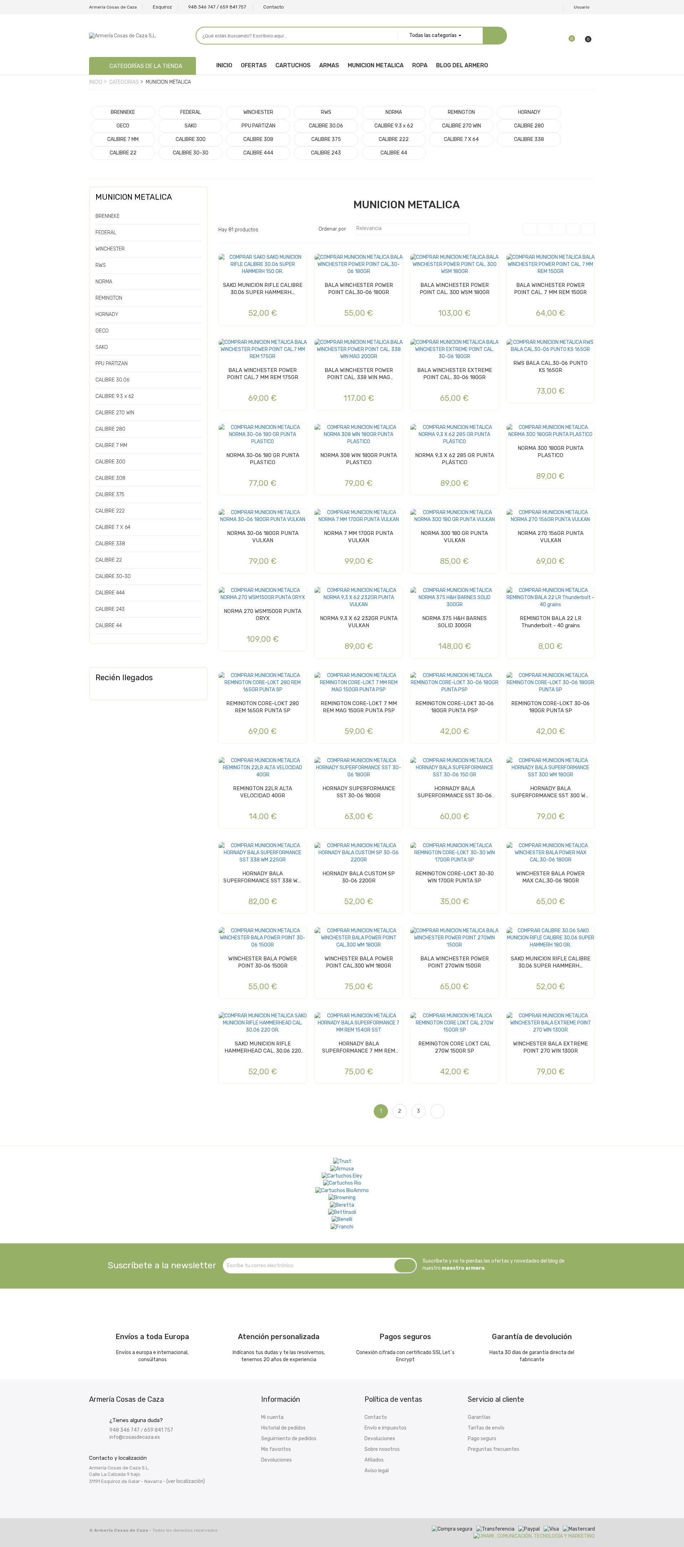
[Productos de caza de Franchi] (342, 1226)
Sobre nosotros (382, 1449)
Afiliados (374, 1460)
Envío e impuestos (385, 1428)
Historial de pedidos (283, 1428)
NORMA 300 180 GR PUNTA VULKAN (454, 537)
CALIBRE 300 (110, 462)
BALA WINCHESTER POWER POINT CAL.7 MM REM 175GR (262, 374)
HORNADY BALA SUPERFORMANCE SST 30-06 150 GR (455, 792)
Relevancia (411, 229)
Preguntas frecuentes (493, 1449)
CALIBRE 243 (110, 609)
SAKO (101, 347)
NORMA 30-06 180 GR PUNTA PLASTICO (262, 459)
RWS (100, 265)
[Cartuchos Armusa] (342, 1168)
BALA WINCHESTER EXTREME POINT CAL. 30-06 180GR (454, 374)
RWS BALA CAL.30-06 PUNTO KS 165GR (550, 366)
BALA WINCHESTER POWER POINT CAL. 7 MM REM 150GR (550, 288)
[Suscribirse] (405, 1266)
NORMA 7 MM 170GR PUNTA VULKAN (358, 537)
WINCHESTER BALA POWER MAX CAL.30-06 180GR (550, 877)
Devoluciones (276, 1460)
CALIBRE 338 (110, 544)
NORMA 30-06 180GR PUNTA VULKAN (263, 537)
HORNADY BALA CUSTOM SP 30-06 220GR (358, 877)
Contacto (375, 1417)
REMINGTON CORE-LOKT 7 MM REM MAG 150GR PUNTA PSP (359, 707)
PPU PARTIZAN (111, 364)
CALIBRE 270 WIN (114, 413)
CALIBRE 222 (110, 511)
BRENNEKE (107, 216)
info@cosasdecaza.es (134, 1437)
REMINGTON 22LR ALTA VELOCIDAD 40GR (262, 792)
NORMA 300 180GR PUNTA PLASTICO (551, 451)
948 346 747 (124, 1430)
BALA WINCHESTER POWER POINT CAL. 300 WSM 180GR (454, 288)
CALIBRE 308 (110, 478)
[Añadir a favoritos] (226, 262)
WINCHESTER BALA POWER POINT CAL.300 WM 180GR (359, 962)
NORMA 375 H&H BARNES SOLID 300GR (454, 622)
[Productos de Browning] (342, 1197)
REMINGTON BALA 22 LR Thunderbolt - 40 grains (550, 622)
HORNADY (106, 314)
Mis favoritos (276, 1449)
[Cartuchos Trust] (342, 1161)
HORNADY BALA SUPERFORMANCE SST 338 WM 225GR (262, 877)
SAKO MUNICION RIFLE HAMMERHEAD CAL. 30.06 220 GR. (262, 1047)
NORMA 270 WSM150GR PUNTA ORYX (262, 615)
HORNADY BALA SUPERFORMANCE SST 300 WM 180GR (550, 792)
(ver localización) (185, 1481)
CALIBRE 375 (109, 495)
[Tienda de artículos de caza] (342, 1212)
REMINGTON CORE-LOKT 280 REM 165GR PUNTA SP (262, 707)
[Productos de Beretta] (342, 1204)
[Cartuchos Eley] (342, 1176)
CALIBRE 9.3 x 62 (114, 396)
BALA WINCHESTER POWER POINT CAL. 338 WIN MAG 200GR (359, 374)
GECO (102, 331)
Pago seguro (482, 1439)
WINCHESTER (110, 249)
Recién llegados (124, 677)
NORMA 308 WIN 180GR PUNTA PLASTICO (358, 459)
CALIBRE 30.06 (112, 380)
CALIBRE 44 (108, 626)
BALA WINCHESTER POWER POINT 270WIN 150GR (454, 962)
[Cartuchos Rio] (342, 1183)
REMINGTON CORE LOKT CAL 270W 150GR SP (454, 1047)
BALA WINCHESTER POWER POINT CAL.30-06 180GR (359, 288)
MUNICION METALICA (133, 197)
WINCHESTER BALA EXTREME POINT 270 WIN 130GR (550, 1047)
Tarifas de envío (486, 1428)
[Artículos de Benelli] (342, 1219)
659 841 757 (158, 1430)
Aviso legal (376, 1471)
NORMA (103, 282)
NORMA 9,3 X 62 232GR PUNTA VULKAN (359, 622)
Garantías (479, 1417)
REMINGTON (108, 298)
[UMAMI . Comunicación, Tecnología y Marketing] (534, 1536)
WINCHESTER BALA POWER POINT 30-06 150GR (262, 962)
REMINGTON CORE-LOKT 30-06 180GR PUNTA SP (550, 707)
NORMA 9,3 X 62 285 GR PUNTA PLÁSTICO (454, 459)
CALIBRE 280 (110, 429)
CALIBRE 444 (110, 593)
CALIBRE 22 (108, 560)
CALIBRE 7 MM (111, 445)
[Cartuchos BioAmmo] (342, 1190)
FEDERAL (105, 233)
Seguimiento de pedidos (288, 1439)
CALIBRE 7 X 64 (112, 527)
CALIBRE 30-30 (113, 576)
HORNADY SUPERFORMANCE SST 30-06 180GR (358, 792)
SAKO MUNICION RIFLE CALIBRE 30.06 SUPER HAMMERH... (262, 288)
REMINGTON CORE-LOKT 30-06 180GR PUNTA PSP (454, 707)
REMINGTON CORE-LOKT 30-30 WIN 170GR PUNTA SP (454, 877)
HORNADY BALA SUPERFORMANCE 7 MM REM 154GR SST (358, 1047)
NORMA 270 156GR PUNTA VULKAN (551, 537)
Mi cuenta (272, 1417)
